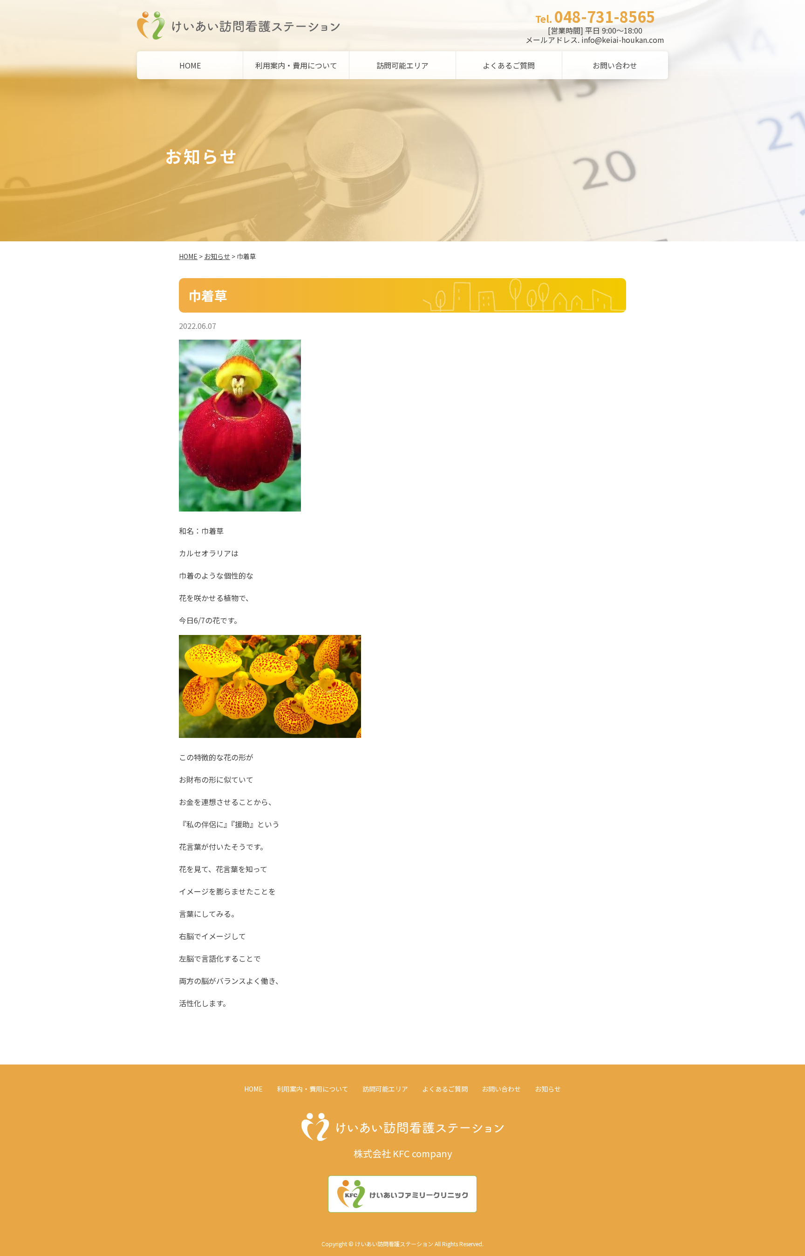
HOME (190, 65)
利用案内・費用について (296, 65)
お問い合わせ (615, 65)
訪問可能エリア (402, 65)
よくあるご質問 (509, 65)
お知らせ (217, 256)
